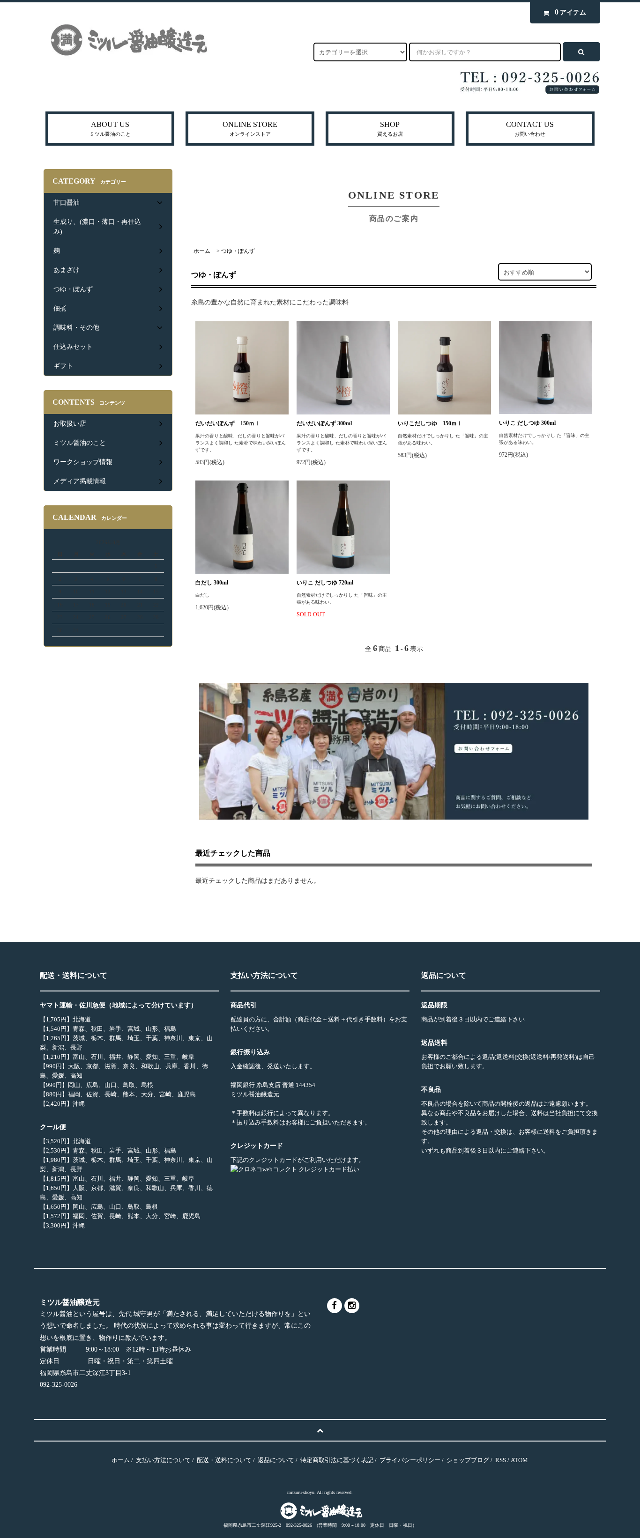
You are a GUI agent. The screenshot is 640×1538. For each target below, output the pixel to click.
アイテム (570, 12)
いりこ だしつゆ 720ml (331, 582)
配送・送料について (224, 1460)
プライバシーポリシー (410, 1460)
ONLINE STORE (250, 128)
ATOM (519, 1460)
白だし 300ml (217, 582)
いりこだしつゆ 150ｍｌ (430, 423)
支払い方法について (163, 1460)
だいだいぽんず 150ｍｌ (227, 423)
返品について (276, 1460)
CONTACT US (530, 128)
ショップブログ (468, 1460)
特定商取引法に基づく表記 (336, 1460)
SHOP (390, 128)
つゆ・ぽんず (238, 251)
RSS (500, 1460)
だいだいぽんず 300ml (324, 423)
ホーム (201, 251)
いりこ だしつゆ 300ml (533, 423)
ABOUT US (110, 128)
